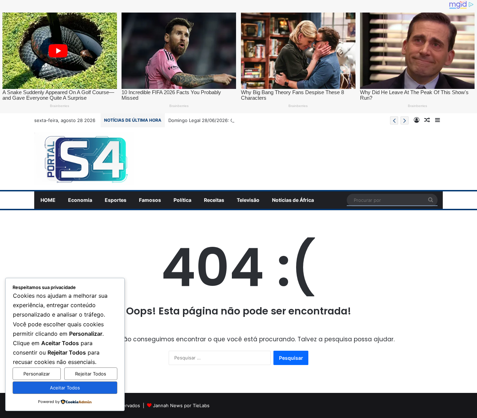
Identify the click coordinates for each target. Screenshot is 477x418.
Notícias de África (293, 200)
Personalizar (36, 374)
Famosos (150, 200)
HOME (48, 200)
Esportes (115, 200)
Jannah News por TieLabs (181, 405)
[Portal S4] (84, 158)
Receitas (214, 200)
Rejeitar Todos (90, 374)
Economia (80, 200)
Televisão (248, 200)
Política (182, 200)
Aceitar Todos (65, 387)
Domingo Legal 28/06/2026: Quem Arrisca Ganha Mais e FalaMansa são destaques (258, 120)
